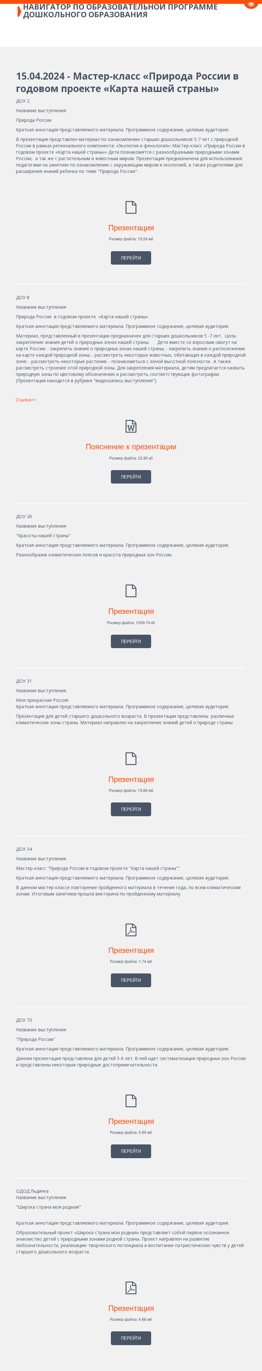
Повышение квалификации (131, 33)
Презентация (131, 227)
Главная (31, 33)
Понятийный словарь (205, 33)
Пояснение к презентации (131, 446)
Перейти (131, 258)
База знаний (68, 33)
